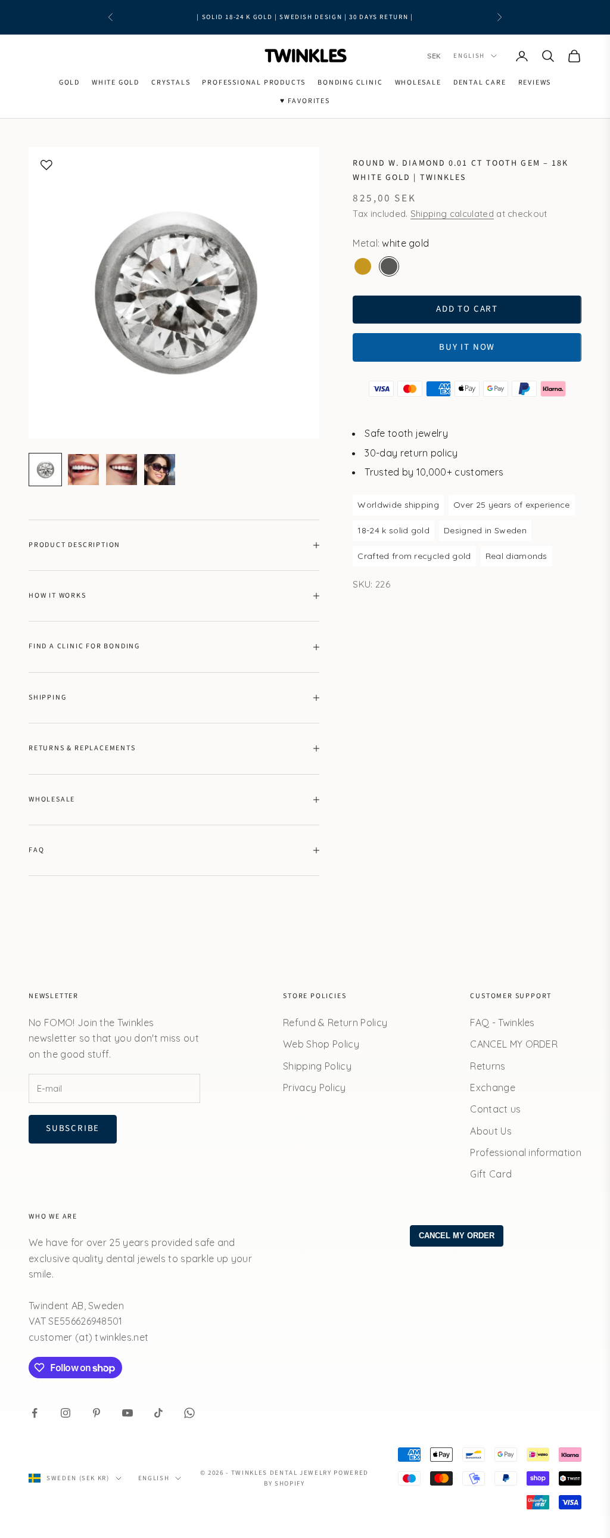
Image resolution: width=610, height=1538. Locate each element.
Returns (487, 1066)
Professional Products (254, 82)
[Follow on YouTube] (127, 1413)
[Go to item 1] (45, 469)
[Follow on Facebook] (35, 1413)
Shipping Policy (317, 1066)
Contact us (495, 1109)
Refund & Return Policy (335, 1023)
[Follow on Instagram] (65, 1413)
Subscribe (72, 1128)
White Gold (115, 82)
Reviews (535, 82)
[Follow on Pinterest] (96, 1413)
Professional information (525, 1152)
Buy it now (467, 347)
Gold (69, 82)
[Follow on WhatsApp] (189, 1413)
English (469, 55)
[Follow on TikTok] (158, 1413)
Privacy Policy (314, 1087)
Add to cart (467, 309)
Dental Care (479, 82)
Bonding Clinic (350, 82)
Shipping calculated (452, 213)
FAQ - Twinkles (502, 1023)
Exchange (492, 1087)
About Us (491, 1131)
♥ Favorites (305, 101)
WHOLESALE (418, 82)
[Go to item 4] (159, 469)
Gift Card (491, 1174)
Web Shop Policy (321, 1044)
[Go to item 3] (121, 469)
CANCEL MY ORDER (514, 1044)
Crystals (170, 82)
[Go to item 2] (83, 469)
